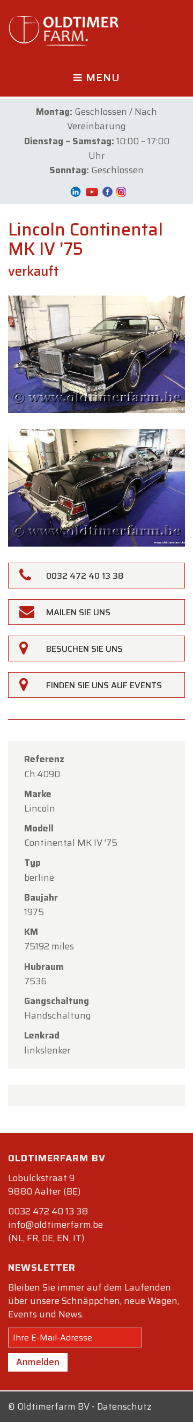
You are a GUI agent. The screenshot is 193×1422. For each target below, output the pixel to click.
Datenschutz (124, 1406)
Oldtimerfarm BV (53, 1406)
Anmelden (38, 1362)
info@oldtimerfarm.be (55, 1225)
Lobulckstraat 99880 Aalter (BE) (44, 1184)
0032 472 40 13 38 (48, 1211)
